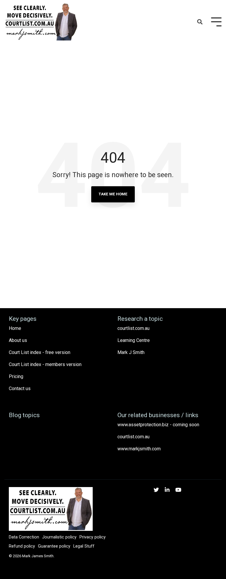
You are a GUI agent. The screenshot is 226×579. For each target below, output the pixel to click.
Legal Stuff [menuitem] (83, 546)
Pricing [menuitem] (16, 376)
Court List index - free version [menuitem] (39, 352)
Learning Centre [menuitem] (133, 340)
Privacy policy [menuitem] (92, 537)
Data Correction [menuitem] (24, 537)
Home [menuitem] (15, 328)
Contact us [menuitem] (20, 388)
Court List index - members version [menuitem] (45, 364)
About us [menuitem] (18, 340)
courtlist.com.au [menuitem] (133, 328)
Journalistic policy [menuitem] (59, 537)
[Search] (199, 22)
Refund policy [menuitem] (22, 546)
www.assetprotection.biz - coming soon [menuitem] (158, 424)
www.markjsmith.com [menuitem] (139, 449)
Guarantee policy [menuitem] (54, 546)
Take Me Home (113, 194)
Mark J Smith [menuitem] (130, 352)
